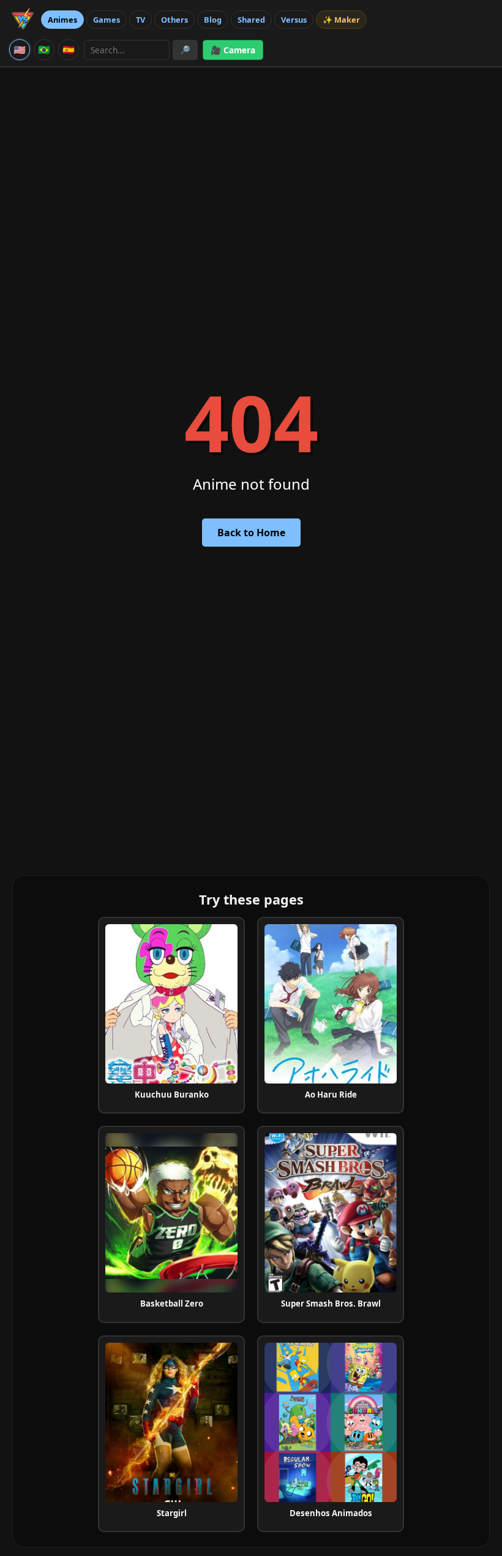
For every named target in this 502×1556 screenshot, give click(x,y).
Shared (251, 19)
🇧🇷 (44, 49)
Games (106, 19)
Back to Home (251, 532)
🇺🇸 (19, 49)
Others (174, 19)
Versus (294, 19)
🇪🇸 (68, 49)
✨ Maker (341, 19)
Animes (62, 19)
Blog (213, 19)
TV (140, 19)
